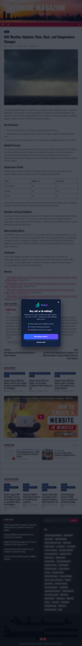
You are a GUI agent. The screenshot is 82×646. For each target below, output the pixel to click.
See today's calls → (41, 336)
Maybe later (41, 342)
